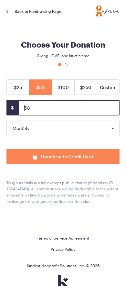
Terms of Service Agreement (63, 238)
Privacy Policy (63, 249)
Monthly (21, 128)
